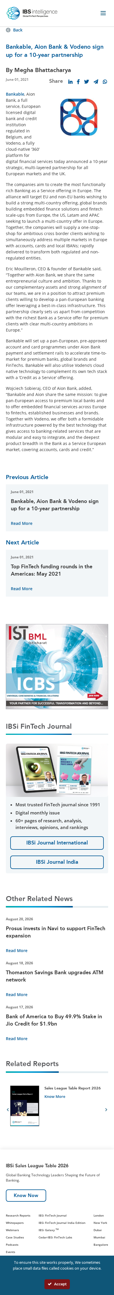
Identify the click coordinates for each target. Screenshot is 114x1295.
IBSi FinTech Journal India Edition (62, 1223)
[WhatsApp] (105, 81)
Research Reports (18, 1215)
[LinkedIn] (70, 81)
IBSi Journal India (57, 862)
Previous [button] (8, 1110)
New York (100, 1223)
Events (10, 1252)
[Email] (95, 81)
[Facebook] (78, 81)
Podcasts (12, 1245)
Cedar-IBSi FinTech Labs (55, 1237)
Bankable (15, 94)
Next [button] (106, 1110)
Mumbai (99, 1237)
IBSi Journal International (57, 843)
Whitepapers (15, 1223)
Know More (54, 1096)
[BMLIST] (57, 666)
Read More (21, 523)
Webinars (12, 1230)
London (99, 1215)
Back (18, 30)
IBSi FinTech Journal (53, 1215)
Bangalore (101, 1245)
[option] (57, 1110)
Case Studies (15, 1237)
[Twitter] (86, 81)
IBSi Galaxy (49, 1230)
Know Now (26, 1195)
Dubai (98, 1230)
